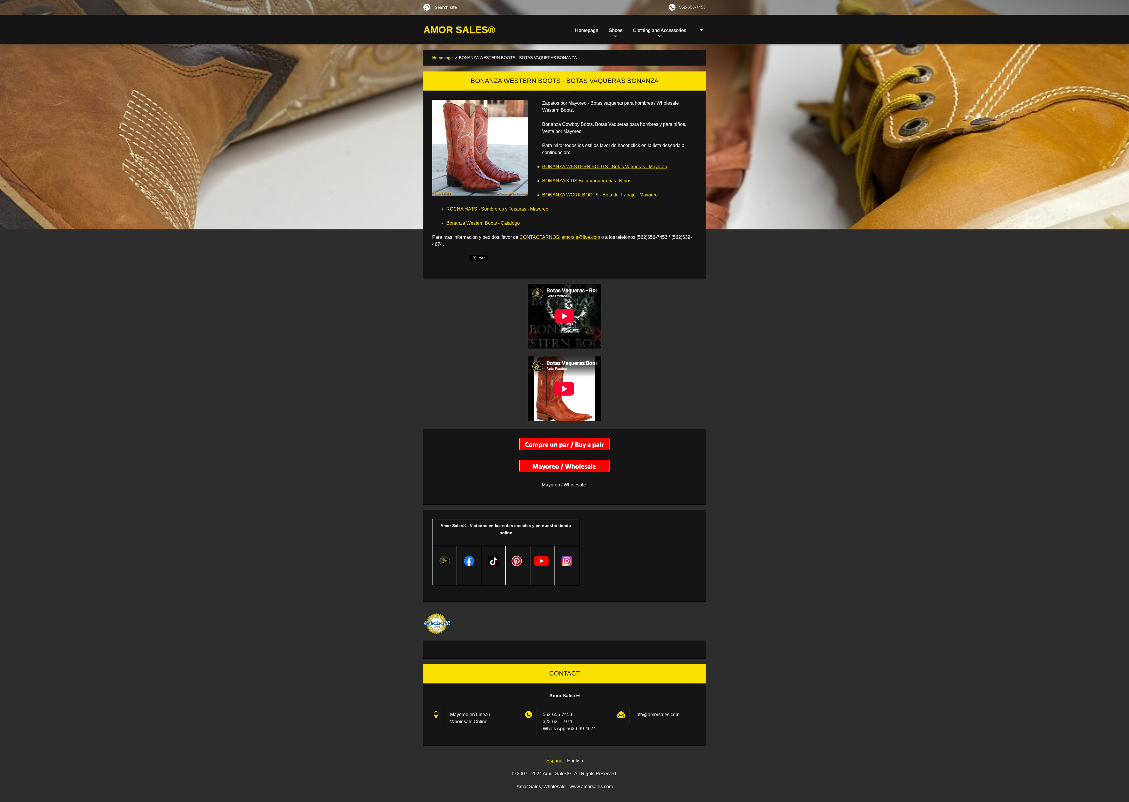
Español (555, 760)
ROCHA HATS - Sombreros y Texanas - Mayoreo (497, 208)
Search (426, 7)
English (575, 760)
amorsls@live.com (581, 237)
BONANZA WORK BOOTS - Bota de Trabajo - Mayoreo (600, 194)
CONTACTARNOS (539, 237)
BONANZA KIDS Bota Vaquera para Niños (586, 180)
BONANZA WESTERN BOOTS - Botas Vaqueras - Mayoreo (604, 166)
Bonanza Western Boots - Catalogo (483, 223)
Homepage (586, 30)
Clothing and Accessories (659, 30)
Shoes (615, 30)
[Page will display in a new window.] (480, 148)
